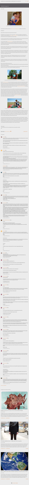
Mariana (4, 150)
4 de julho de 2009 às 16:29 (6, 257)
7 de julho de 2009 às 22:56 (6, 327)
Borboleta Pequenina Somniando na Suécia (11, 1)
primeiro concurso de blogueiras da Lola (15, 28)
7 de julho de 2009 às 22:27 (6, 305)
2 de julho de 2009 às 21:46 (6, 192)
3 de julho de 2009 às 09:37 (6, 241)
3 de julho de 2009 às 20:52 (6, 250)
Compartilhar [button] (25, 131)
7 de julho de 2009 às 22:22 (6, 282)
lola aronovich (4, 202)
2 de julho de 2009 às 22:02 (6, 200)
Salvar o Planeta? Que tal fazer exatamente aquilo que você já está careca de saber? (14, 471)
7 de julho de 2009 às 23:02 (6, 367)
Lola (15, 34)
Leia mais (27, 448)
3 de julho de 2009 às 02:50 (6, 235)
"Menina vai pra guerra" (9, 41)
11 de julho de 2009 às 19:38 (6, 383)
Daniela (11, 35)
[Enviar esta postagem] (10, 131)
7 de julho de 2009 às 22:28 (6, 314)
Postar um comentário (3, 385)
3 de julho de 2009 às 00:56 (6, 228)
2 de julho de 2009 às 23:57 (6, 217)
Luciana (4, 172)
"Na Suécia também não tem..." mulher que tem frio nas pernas (11, 441)
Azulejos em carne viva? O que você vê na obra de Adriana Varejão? (12, 410)
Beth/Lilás (4, 252)
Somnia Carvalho (5, 259)
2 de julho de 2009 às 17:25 (6, 163)
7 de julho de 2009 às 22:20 (6, 265)
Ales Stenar (20, 108)
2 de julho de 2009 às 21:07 (6, 177)
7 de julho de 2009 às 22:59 (6, 348)
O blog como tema (7, 131)
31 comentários (7, 448)
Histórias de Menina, (15, 35)
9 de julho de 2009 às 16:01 (6, 375)
